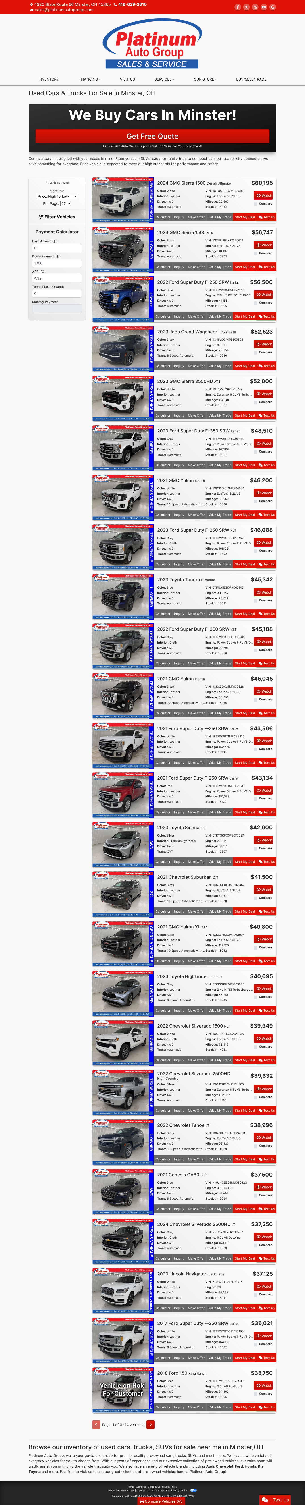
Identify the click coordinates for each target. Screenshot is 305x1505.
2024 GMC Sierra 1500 (194, 183)
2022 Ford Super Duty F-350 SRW (197, 629)
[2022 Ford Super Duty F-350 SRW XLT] (123, 646)
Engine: (210, 196)
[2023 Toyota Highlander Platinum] (123, 993)
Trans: (161, 206)
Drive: (161, 201)
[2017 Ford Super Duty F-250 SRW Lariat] (123, 1340)
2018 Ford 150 (182, 1373)
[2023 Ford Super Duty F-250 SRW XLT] (123, 547)
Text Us (269, 217)
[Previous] (96, 1424)
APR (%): (38, 271)
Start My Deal (245, 217)
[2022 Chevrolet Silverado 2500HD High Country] (123, 1092)
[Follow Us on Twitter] (246, 7)
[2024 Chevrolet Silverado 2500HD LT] (123, 1241)
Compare (265, 203)
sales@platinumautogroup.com (64, 9)
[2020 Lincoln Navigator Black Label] (123, 1291)
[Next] (150, 1424)
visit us (86, 1471)
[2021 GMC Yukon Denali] (123, 497)
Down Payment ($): (46, 256)
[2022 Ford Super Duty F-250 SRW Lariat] (123, 299)
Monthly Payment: (45, 302)
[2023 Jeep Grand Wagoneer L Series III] (123, 348)
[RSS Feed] (255, 7)
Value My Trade (220, 217)
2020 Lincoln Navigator (191, 1274)
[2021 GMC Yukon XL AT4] (123, 943)
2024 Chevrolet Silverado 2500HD (196, 1224)
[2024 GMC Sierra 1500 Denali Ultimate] (123, 200)
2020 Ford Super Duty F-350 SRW (198, 431)
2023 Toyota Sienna (182, 827)
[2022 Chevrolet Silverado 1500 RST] (123, 1043)
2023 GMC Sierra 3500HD (188, 381)
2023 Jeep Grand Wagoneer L (196, 331)
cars (169, 1455)
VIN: (208, 191)
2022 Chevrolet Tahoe (183, 1125)
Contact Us (154, 1486)
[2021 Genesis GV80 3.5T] (123, 1191)
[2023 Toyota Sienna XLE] (123, 844)
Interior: (163, 196)
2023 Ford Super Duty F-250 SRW (196, 530)
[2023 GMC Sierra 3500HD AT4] (123, 398)
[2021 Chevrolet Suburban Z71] (123, 894)
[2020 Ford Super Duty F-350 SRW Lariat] (123, 448)
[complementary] (291, 1491)
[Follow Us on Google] (272, 7)
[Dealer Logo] (152, 43)
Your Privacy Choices (177, 1490)
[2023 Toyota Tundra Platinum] (123, 596)
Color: (161, 191)
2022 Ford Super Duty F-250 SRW (198, 282)
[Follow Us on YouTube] (264, 7)
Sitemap (159, 1490)
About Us (141, 1486)
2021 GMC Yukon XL (182, 927)
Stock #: (211, 206)
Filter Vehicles (59, 217)
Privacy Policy (169, 1486)
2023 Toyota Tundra (186, 579)
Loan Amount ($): (45, 241)
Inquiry (179, 217)
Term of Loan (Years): (48, 287)
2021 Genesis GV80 (182, 1174)
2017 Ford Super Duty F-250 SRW (197, 1323)
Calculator (163, 217)
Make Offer (196, 217)
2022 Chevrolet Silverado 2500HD (193, 1076)
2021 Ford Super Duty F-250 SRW (197, 728)
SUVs (192, 1455)
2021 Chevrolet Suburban (187, 877)
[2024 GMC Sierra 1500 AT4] (123, 249)
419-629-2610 (132, 4)
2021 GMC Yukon (181, 480)
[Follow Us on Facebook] (237, 7)
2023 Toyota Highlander (190, 976)
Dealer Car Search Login (121, 1490)
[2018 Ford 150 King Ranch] (123, 1390)
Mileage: (211, 201)
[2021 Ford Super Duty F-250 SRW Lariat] (123, 745)
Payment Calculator (57, 232)
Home (131, 1486)
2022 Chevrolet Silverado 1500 (194, 1026)
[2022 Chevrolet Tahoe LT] (123, 1142)
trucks (180, 1455)
